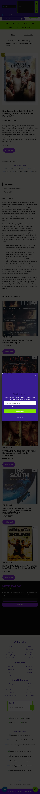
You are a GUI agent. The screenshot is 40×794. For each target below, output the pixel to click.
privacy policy (24, 406)
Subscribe (20, 411)
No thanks (20, 417)
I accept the (21, 406)
